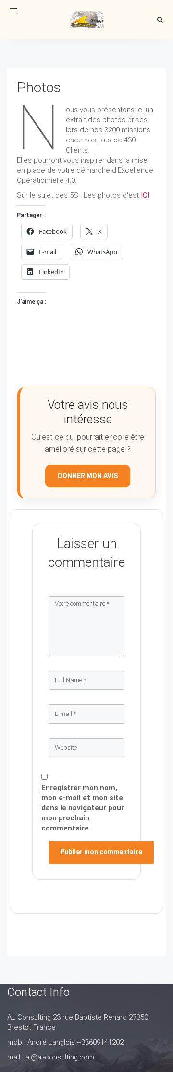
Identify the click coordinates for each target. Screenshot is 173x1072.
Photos (39, 87)
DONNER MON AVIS (88, 476)
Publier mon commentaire (101, 851)
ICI (145, 195)
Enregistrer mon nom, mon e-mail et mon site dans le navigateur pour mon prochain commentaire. (82, 807)
